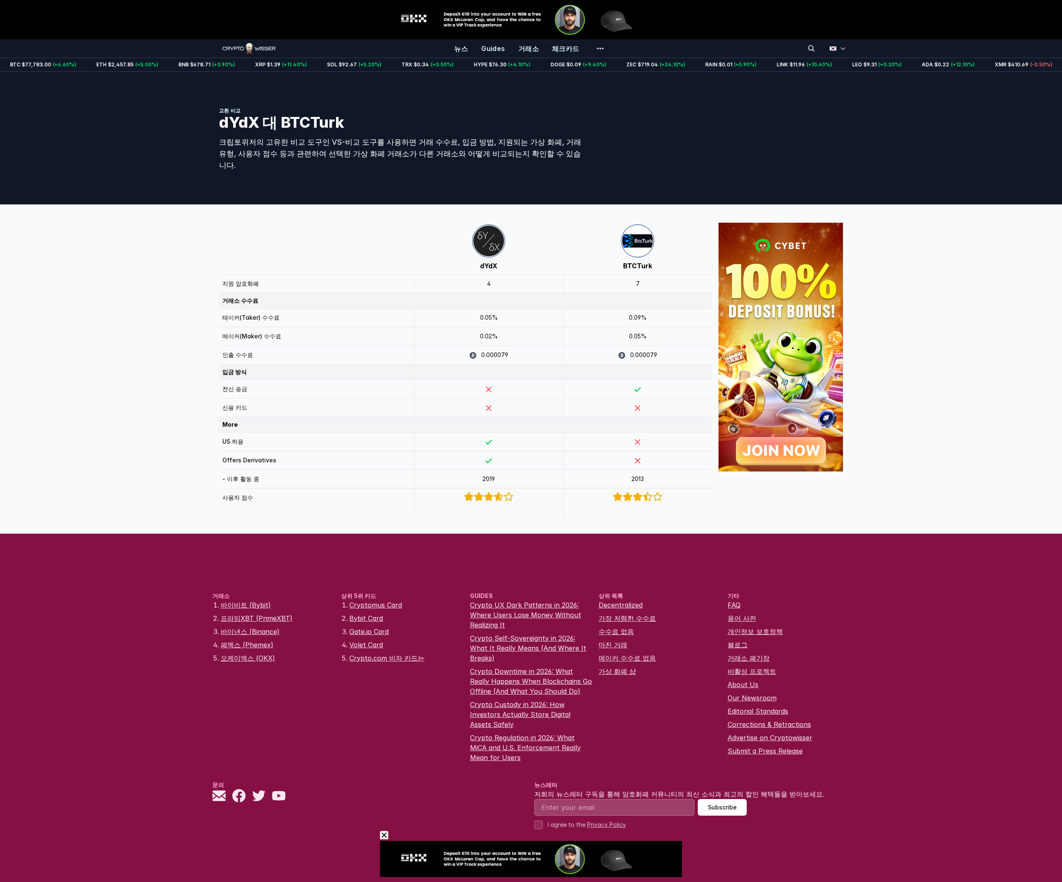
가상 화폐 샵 (617, 671)
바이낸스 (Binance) (250, 631)
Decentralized (621, 605)
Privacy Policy (606, 824)
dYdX (488, 266)
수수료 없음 (616, 631)
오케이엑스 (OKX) (248, 658)
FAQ (734, 605)
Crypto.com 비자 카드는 (386, 658)
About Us (743, 684)
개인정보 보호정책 (755, 631)
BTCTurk (637, 266)
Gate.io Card (369, 631)
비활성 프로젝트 (752, 671)
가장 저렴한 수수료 (627, 618)
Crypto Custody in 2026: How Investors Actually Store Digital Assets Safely (520, 714)
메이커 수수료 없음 (627, 658)
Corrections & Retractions (769, 724)
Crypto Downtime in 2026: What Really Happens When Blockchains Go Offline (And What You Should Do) (531, 681)
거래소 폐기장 (749, 658)
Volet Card (366, 645)
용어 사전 (742, 618)
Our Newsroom (752, 698)
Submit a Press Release (765, 751)
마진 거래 (613, 645)
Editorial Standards (758, 711)
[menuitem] (461, 48)
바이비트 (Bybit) (246, 605)
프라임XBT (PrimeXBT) (256, 618)
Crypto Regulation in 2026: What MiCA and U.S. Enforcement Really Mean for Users (525, 748)
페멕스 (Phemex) (247, 645)
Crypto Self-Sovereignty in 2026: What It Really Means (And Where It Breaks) (528, 648)
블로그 (738, 645)
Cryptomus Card (375, 605)
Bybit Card (366, 618)
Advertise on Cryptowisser (770, 738)
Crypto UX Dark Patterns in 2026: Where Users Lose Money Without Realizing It (525, 615)
